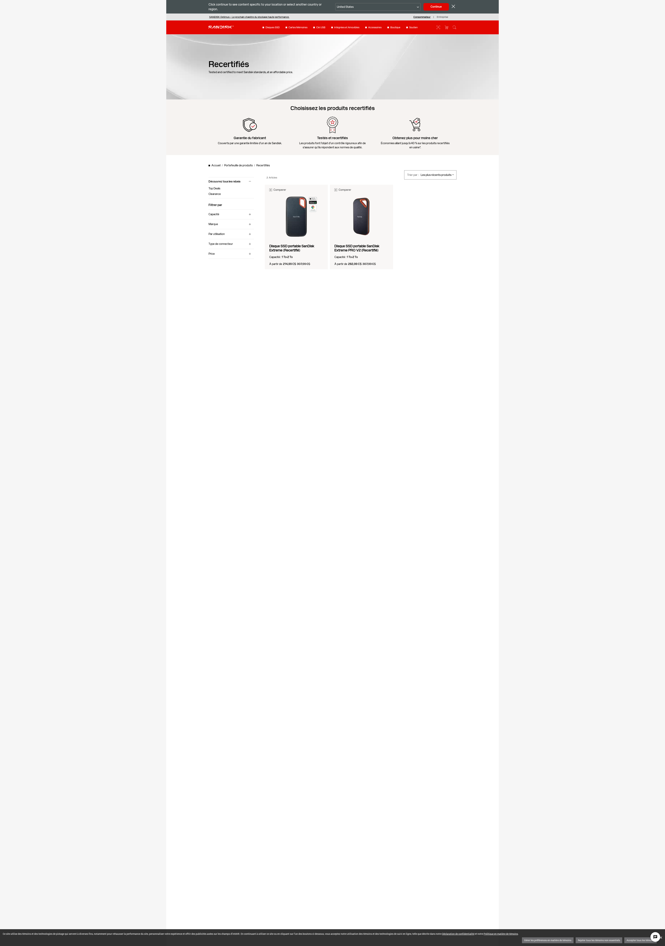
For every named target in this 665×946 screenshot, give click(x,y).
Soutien (413, 27)
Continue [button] (436, 6)
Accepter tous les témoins (640, 940)
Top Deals (214, 188)
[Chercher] (454, 27)
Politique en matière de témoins (501, 933)
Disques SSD (272, 27)
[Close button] (453, 7)
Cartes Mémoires (298, 27)
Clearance (215, 194)
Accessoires (375, 27)
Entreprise (442, 17)
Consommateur (422, 17)
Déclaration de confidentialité (458, 933)
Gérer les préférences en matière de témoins (547, 940)
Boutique (395, 27)
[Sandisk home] (221, 27)
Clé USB (320, 27)
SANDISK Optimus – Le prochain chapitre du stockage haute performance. (249, 17)
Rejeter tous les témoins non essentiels (599, 940)
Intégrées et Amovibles (346, 27)
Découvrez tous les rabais (224, 181)
